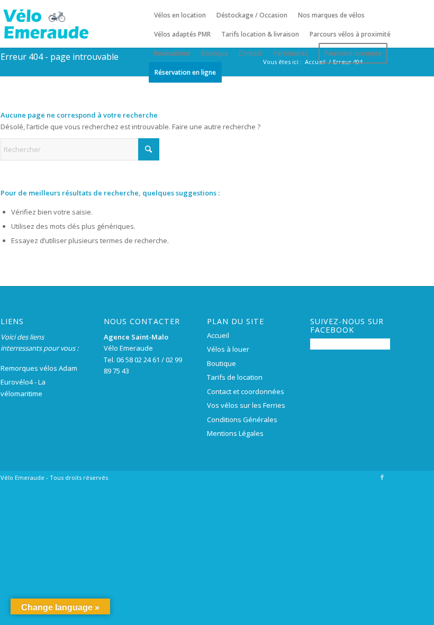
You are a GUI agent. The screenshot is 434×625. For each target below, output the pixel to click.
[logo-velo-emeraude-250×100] (46, 23)
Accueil (218, 335)
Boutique (221, 363)
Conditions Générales (242, 419)
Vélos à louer (228, 349)
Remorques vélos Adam (39, 368)
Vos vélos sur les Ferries (246, 405)
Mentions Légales (235, 433)
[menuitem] (180, 15)
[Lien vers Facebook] (382, 477)
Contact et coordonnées (245, 391)
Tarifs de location (235, 377)
